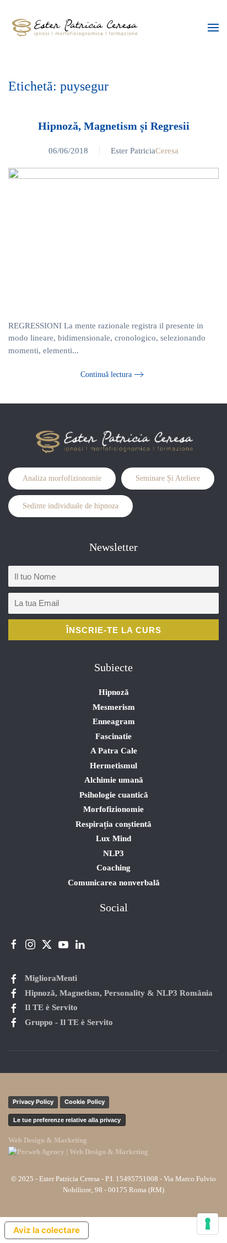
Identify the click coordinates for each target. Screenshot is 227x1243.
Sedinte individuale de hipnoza (70, 506)
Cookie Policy (84, 1102)
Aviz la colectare (46, 1230)
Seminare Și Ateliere (168, 478)
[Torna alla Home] (74, 27)
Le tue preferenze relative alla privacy (67, 1120)
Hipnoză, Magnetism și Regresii (114, 126)
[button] (213, 27)
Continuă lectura (106, 374)
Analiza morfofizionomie (62, 478)
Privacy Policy (33, 1102)
